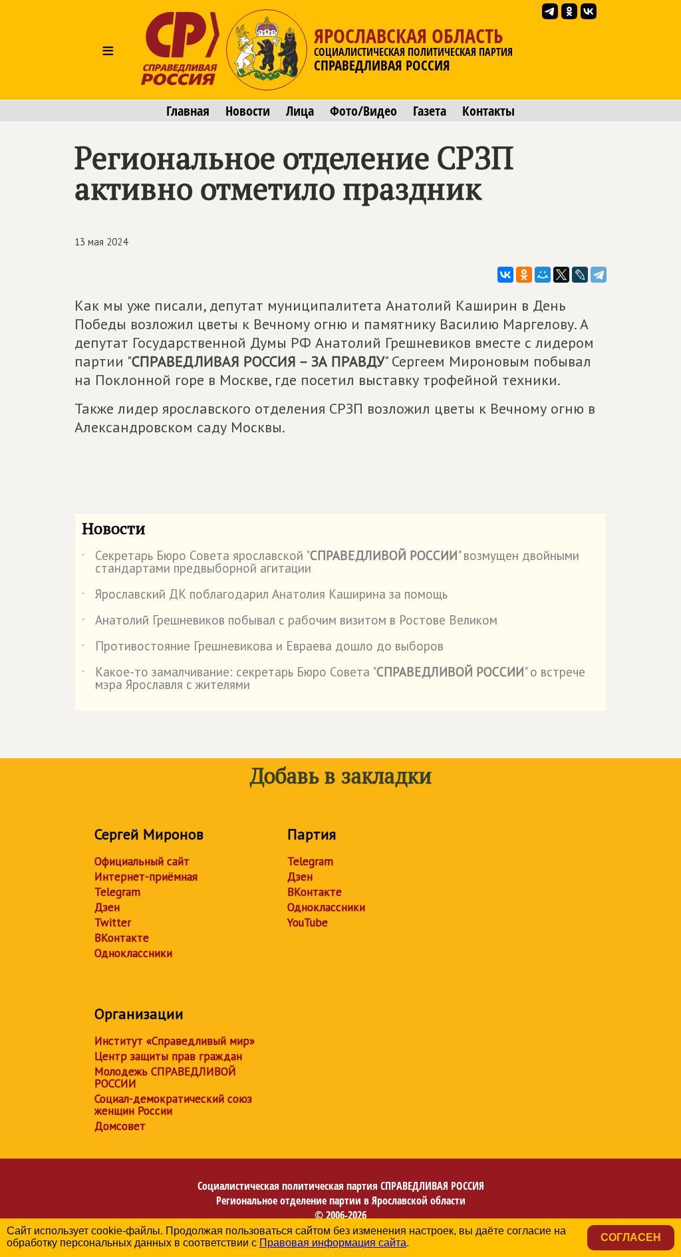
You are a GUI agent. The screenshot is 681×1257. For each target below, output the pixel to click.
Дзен (107, 907)
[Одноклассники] (524, 275)
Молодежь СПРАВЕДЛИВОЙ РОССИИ (165, 1077)
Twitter (112, 922)
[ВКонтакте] (505, 275)
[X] (561, 275)
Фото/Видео (363, 111)
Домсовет (120, 1126)
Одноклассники (133, 953)
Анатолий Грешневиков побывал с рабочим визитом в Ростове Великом (289, 622)
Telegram (117, 892)
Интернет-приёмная (146, 877)
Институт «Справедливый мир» (174, 1041)
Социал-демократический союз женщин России (173, 1105)
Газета (429, 111)
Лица (300, 111)
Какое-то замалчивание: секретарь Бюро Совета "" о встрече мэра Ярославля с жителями (333, 679)
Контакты (488, 111)
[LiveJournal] (580, 275)
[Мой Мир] (543, 275)
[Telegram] (599, 275)
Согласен (631, 1237)
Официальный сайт (142, 861)
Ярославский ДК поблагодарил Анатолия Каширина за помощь (265, 596)
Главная (187, 111)
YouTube (307, 922)
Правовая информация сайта (332, 1242)
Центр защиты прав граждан (168, 1056)
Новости (247, 111)
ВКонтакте (121, 938)
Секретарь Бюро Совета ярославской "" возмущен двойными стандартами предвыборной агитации (330, 562)
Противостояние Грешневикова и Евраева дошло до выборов (263, 648)
